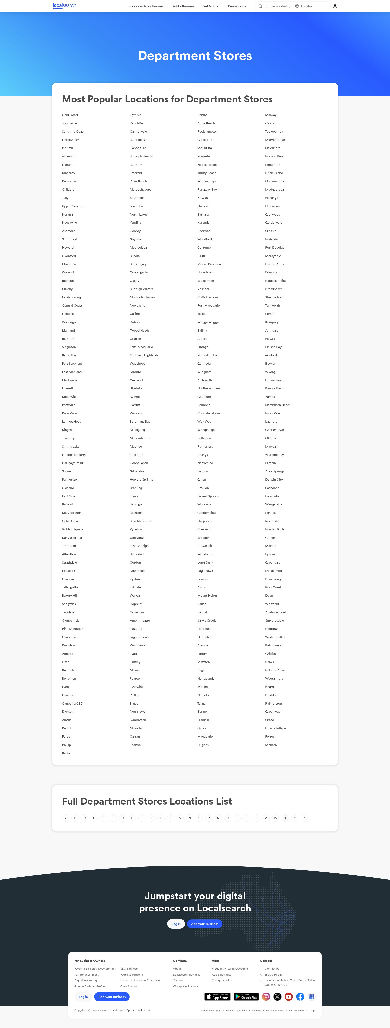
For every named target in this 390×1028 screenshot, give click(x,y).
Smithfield (69, 239)
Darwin (202, 471)
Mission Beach (275, 156)
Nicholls (203, 695)
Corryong (137, 538)
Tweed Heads (140, 330)
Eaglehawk (205, 571)
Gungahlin (204, 637)
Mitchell (203, 687)
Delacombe (273, 571)
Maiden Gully (275, 529)
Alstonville (205, 380)
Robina (202, 115)
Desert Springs (208, 496)
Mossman (69, 264)
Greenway (272, 711)
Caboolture (138, 148)
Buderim (136, 165)
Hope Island (205, 272)
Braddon (271, 695)
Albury (202, 339)
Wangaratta (273, 504)
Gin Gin (270, 231)
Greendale (273, 562)
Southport (137, 198)
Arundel (203, 289)
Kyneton (136, 529)
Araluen (203, 488)
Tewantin (136, 206)
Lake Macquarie (141, 347)
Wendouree (205, 554)
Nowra (270, 339)
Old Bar (270, 438)
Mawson (203, 662)
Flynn (134, 496)
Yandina (135, 222)
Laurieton (272, 421)
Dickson (68, 711)
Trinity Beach (206, 173)
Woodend (204, 538)
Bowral (270, 363)
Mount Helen (207, 595)
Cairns (270, 123)
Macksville (69, 380)
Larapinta (272, 496)
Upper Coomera (73, 206)
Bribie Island (274, 173)
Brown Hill (205, 546)
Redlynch (68, 281)
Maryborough (275, 140)
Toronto (135, 372)
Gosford (271, 355)
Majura (135, 670)
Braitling (136, 488)
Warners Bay (274, 455)
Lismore (68, 314)
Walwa (135, 595)
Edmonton (272, 165)
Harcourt (203, 629)
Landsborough (72, 297)
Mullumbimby (140, 438)
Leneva (202, 579)
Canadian (69, 579)
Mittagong (137, 430)
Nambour (69, 165)
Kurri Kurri (69, 413)
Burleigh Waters (141, 289)
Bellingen (204, 438)
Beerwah (203, 231)
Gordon (135, 562)
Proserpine (70, 181)
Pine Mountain (72, 629)
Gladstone (204, 140)
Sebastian (137, 612)
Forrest (270, 736)
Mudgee (136, 446)
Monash (271, 745)
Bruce (134, 703)
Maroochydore (140, 189)
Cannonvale (138, 131)
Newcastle (137, 305)
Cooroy (135, 231)
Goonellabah (139, 463)
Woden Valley (275, 637)
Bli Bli (201, 256)
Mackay (270, 115)
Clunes (270, 538)
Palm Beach (138, 181)
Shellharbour (274, 297)
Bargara (203, 214)
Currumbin (205, 247)
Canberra (69, 637)
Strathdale (69, 562)
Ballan (201, 604)
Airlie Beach (206, 123)
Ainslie (67, 720)
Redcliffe (136, 123)
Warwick (68, 272)
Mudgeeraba (274, 189)
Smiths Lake (71, 446)
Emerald (136, 173)
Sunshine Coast (73, 131)
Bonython (69, 678)
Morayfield (273, 256)
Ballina (202, 330)
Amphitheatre (140, 620)
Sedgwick (69, 604)
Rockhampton (207, 131)
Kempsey (272, 322)
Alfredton (69, 554)
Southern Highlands (144, 355)
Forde (66, 736)
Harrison (68, 695)
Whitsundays (206, 181)
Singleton (69, 347)
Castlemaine (206, 513)
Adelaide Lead (275, 612)
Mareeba (203, 156)
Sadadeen (272, 488)
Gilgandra (137, 471)
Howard (68, 247)
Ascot (201, 587)
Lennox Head (71, 421)
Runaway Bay (207, 189)
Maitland (68, 330)
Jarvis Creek (206, 620)
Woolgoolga (206, 430)
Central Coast (72, 305)
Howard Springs (141, 479)
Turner (202, 703)
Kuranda (203, 222)
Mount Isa (204, 148)
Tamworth (272, 305)
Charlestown (274, 430)
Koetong (271, 629)
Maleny (67, 289)
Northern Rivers (209, 388)
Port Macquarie (208, 305)
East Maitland (72, 372)
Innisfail (67, 148)
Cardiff (135, 405)
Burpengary (138, 264)
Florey (202, 654)
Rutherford (205, 446)
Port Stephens (72, 363)
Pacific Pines (274, 264)
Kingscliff (69, 430)
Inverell (67, 388)
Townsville (69, 123)
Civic (65, 662)
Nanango (271, 198)
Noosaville (69, 222)
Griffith (270, 654)
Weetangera (274, 678)
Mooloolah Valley (142, 297)
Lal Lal (202, 612)
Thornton (136, 455)
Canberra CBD (72, 703)
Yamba (270, 397)
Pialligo (135, 695)
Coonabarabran (208, 413)
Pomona (271, 272)
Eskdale (135, 587)
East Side (68, 496)
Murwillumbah (208, 355)
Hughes (203, 745)
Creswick (204, 529)
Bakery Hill (70, 595)
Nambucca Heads (278, 405)
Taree (201, 314)
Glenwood (272, 214)
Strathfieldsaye (141, 521)
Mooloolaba (138, 247)
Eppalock (68, 571)
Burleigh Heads (141, 156)
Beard (269, 687)
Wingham (204, 372)
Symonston (138, 720)
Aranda (202, 645)
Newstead (137, 571)
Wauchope (137, 363)
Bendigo (136, 504)
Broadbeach (274, 289)
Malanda (271, 239)
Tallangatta (70, 587)
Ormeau (203, 206)
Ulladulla (136, 388)
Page (201, 670)
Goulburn (204, 397)
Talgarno (136, 629)
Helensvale (273, 206)
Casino (135, 314)
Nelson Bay (273, 347)
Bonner (202, 711)
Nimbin (270, 463)
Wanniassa (137, 645)
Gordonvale (273, 222)
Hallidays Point (72, 463)
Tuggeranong (139, 637)
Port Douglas (274, 247)
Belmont (203, 405)
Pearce (135, 678)
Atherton (68, 156)
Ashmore (68, 231)
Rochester (272, 521)
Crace (269, 720)
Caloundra (272, 148)
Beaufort (136, 513)
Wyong (270, 372)
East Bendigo (139, 546)
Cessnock (137, 380)
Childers (68, 189)
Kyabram (136, 579)
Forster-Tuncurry (74, 455)
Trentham (69, 546)
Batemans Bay (140, 421)
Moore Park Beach (210, 264)
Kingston (68, 645)
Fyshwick (136, 687)
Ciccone (68, 488)
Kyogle (135, 397)
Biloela (135, 256)
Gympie (135, 115)
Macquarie (205, 736)
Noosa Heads (207, 165)
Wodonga (204, 504)
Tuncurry (68, 438)
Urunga (202, 455)
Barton (67, 753)
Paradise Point (275, 281)
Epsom (270, 554)
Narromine (205, 463)
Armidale (271, 330)
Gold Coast (70, 115)
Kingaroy (68, 173)
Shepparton (205, 521)
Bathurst (68, 339)
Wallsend (136, 413)
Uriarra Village (275, 728)
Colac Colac (70, 521)
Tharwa (135, 745)
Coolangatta (139, 272)
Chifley (135, 662)
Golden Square (72, 529)
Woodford (204, 239)
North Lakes (138, 214)
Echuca (270, 513)
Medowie (69, 397)
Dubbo (135, 322)
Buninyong (273, 579)
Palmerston (70, 479)
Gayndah (136, 239)
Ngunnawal (138, 711)
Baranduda (137, 554)
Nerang (67, 214)
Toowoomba (274, 131)
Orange (202, 347)
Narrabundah (206, 678)
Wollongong (70, 322)
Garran (135, 736)
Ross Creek (273, 587)
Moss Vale (272, 413)
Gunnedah (204, 363)
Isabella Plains (275, 670)
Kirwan (202, 198)
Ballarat (67, 504)
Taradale (68, 612)
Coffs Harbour (207, 297)
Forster (270, 314)
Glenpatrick (70, 620)
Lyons (66, 687)
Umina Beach (274, 380)
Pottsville (68, 405)
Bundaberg (138, 140)
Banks (269, 662)
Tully (65, 198)
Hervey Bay (70, 140)
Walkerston (205, 281)
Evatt (133, 654)
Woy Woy (204, 421)
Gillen (201, 479)
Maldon (270, 546)
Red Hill (67, 728)
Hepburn (136, 604)
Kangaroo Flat (72, 538)
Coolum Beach (276, 181)
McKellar (136, 728)
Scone (66, 471)
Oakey (134, 281)
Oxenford (69, 256)
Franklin (203, 720)
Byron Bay (69, 355)
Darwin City (274, 479)
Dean (269, 595)
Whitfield (272, 604)
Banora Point (274, 388)
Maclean (271, 446)
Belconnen (273, 645)
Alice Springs (274, 471)
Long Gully (205, 562)
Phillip (66, 745)
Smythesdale (274, 620)
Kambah (68, 670)
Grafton (135, 339)
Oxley (201, 728)
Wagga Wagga (208, 322)
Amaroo (68, 654)
